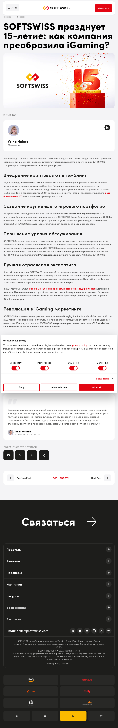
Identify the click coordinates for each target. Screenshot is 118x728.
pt (101, 715)
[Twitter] (101, 631)
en (17, 715)
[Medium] (109, 631)
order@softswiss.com (32, 630)
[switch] (44, 368)
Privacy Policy (53, 663)
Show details (102, 378)
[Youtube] (87, 631)
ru (73, 715)
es (45, 715)
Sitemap (65, 663)
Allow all (96, 387)
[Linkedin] (73, 631)
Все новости (61, 477)
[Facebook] (80, 631)
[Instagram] (94, 631)
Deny (21, 387)
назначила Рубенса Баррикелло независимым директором (62, 288)
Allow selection (59, 387)
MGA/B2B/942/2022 (63, 659)
